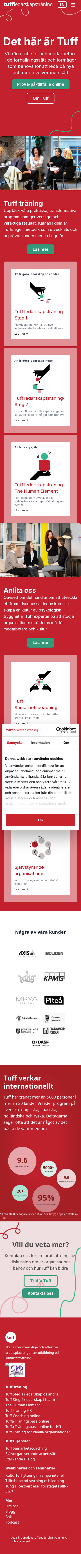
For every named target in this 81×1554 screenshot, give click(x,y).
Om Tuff (41, 98)
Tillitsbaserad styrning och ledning (34, 1480)
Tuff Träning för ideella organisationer (37, 1432)
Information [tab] (40, 743)
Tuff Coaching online (22, 1415)
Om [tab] (66, 743)
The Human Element (22, 1404)
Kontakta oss (41, 1293)
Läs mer (41, 249)
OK (40, 820)
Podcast (12, 1522)
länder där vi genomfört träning (20, 1196)
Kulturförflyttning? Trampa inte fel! (35, 1475)
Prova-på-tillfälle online (40, 84)
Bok (8, 1516)
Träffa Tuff (40, 1280)
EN (62, 4)
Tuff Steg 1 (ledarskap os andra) (32, 1394)
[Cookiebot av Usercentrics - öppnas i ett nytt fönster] (57, 730)
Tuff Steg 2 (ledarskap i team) (30, 1399)
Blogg (10, 1511)
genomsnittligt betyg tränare (66, 1181)
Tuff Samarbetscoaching (26, 1448)
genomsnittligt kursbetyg (22, 1166)
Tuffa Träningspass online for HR (33, 1426)
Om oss (11, 1505)
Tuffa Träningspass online (27, 1421)
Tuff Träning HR (18, 1410)
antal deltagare (49, 1171)
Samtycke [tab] (14, 743)
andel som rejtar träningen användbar (46, 1205)
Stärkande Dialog (20, 1459)
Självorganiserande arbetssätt (31, 1453)
